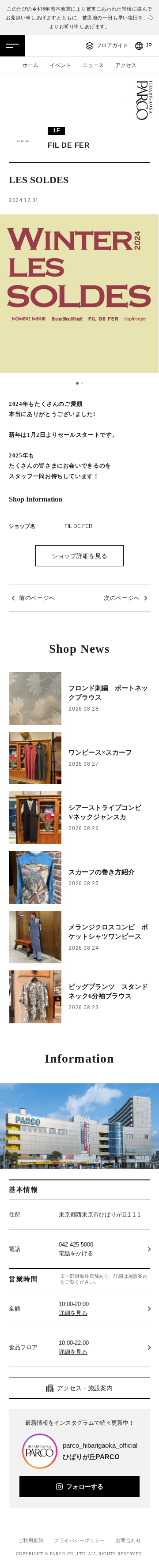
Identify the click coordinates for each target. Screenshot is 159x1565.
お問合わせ (128, 1540)
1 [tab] (77, 383)
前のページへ (37, 598)
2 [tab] (82, 383)
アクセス (125, 65)
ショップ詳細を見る (79, 555)
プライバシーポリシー (79, 1540)
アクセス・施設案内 (85, 1388)
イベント (60, 65)
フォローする (84, 1486)
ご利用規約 (31, 1540)
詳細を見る (73, 1313)
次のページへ (122, 598)
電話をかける (76, 1253)
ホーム (30, 65)
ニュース (93, 65)
